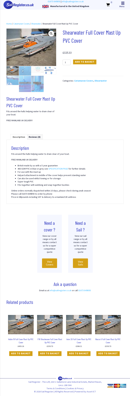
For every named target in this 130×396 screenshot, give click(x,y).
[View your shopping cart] (108, 4)
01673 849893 (54, 1)
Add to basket (84, 62)
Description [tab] (19, 137)
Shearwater (36, 23)
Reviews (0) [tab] (34, 137)
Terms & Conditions (55, 388)
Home (9, 23)
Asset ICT (91, 391)
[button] (51, 33)
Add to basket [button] (21, 353)
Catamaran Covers (21, 23)
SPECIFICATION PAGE (58, 168)
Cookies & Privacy (75, 388)
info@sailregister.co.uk (73, 1)
